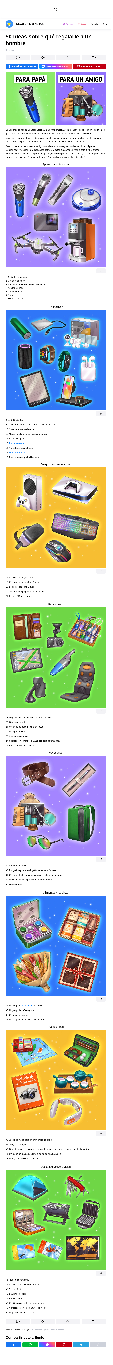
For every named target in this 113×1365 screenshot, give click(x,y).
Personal (69, 24)
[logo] (25, 24)
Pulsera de (18, 443)
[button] (18, 57)
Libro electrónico (17, 453)
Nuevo (83, 24)
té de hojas (27, 1006)
